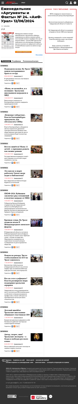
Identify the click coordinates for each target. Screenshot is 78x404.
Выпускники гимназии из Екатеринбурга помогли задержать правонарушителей (16, 102)
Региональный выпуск (30, 61)
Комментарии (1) (18, 76)
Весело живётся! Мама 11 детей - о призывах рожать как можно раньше (16, 148)
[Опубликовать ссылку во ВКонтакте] (12, 83)
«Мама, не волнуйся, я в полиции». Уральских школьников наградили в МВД (16, 91)
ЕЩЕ (17, 83)
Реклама (8, 360)
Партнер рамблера (23, 396)
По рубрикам (16, 61)
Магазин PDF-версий (42, 360)
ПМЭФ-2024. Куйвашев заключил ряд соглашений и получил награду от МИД (16, 195)
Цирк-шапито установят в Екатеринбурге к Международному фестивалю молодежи (61, 47)
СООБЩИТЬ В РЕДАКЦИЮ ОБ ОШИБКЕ (58, 362)
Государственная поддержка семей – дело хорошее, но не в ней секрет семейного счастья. (16, 158)
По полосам (6, 61)
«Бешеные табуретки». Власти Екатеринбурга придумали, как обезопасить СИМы (14, 118)
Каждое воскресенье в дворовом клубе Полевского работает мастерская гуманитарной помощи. (17, 321)
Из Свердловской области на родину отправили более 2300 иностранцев (61, 31)
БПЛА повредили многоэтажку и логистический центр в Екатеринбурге (61, 14)
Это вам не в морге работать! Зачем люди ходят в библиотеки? (14, 173)
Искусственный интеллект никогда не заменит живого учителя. (17, 347)
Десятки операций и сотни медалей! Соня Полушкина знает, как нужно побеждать (60, 39)
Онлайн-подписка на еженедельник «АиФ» (20, 362)
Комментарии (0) (18, 98)
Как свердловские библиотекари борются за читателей (15, 181)
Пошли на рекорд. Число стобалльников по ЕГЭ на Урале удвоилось (16, 257)
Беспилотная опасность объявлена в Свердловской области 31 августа (61, 23)
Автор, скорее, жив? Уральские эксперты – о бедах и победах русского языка (16, 337)
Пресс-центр (30, 360)
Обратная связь (40, 362)
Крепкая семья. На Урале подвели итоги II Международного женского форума (17, 223)
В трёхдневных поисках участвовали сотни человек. (16, 79)
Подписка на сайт (19, 360)
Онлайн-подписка (23, 52)
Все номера (39, 54)
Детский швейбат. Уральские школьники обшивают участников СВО (17, 312)
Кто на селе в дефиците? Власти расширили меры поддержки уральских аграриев (16, 281)
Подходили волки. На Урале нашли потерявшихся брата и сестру (17, 71)
